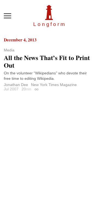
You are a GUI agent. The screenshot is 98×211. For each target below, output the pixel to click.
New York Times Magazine (54, 85)
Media (9, 50)
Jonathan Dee (16, 85)
